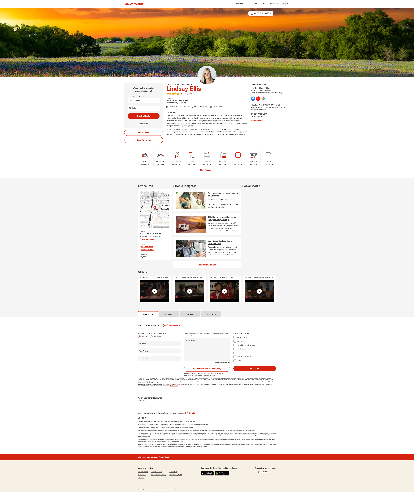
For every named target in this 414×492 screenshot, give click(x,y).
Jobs (264, 4)
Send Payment (144, 140)
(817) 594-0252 (146, 246)
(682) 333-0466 (147, 249)
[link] (134, 4)
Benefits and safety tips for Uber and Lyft (220, 242)
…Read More (243, 138)
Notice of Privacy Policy (158, 475)
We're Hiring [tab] (211, 314)
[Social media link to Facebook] (253, 98)
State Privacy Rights (175, 475)
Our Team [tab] (190, 314)
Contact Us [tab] (148, 314)
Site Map (141, 478)
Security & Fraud (156, 472)
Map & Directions (148, 239)
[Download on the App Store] (207, 473)
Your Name (143, 344)
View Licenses (256, 120)
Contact (274, 4)
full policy (146, 435)
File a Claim (143, 133)
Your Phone (157, 336)
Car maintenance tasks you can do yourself (223, 194)
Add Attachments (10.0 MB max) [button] (207, 369)
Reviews (253, 4)
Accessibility (173, 472)
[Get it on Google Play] (222, 473)
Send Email (254, 368)
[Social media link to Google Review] (263, 98)
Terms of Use (142, 475)
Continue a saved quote (143, 123)
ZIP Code (132, 108)
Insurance (239, 4)
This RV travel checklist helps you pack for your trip (222, 218)
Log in (285, 4)
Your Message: (190, 340)
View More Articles (207, 265)
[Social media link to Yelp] (258, 98)
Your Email (144, 336)
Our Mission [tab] (169, 314)
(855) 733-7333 (174, 385)
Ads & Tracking (143, 472)
